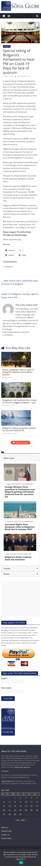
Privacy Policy (6, 838)
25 (31, 810)
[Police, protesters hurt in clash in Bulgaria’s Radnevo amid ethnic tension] (16, 353)
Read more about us (22, 767)
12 (37, 802)
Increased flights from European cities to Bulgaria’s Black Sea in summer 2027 (20, 527)
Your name (6, 688)
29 (15, 814)
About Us (4, 827)
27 (4, 814)
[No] (38, 858)
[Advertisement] (20, 599)
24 (26, 810)
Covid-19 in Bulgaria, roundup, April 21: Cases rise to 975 (20, 296)
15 (15, 806)
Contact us (5, 835)
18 (31, 806)
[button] (20, 458)
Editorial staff (6, 831)
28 (9, 814)
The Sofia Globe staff (23, 76)
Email (4, 678)
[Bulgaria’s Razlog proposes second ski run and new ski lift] (16, 411)
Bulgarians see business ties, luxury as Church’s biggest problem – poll (19, 401)
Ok (21, 862)
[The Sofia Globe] (3, 16)
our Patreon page (19, 235)
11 (31, 802)
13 (4, 806)
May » (23, 820)
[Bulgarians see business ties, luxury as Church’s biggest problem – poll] (16, 383)
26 (37, 810)
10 (26, 802)
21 (9, 810)
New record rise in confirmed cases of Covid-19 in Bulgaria (19, 282)
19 (37, 806)
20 (4, 810)
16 (20, 806)
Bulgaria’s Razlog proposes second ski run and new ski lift (19, 429)
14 (9, 806)
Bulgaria (6, 46)
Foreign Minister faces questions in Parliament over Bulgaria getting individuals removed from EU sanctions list (20, 492)
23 (20, 810)
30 (20, 814)
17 (26, 806)
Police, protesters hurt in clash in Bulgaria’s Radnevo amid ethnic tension (18, 372)
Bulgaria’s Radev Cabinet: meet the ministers (18, 558)
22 (15, 810)
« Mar (17, 820)
